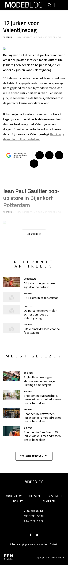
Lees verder (34, 234)
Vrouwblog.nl (33, 511)
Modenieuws (14, 496)
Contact (53, 544)
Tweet (49, 155)
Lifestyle (35, 496)
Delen (39, 155)
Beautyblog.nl (34, 521)
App (34, 163)
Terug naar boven (31, 456)
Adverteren (15, 544)
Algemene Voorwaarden (35, 544)
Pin (59, 155)
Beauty (18, 501)
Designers (55, 496)
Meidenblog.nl (34, 516)
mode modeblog (52, 37)
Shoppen (7, 37)
